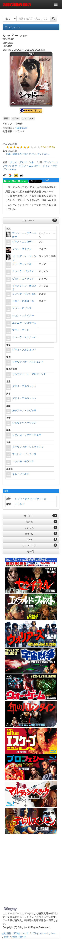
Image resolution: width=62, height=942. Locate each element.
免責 (6, 936)
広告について (21, 933)
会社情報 (6, 933)
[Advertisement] (31, 872)
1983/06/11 (21, 128)
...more (12, 169)
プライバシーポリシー (43, 933)
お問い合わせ (18, 936)
